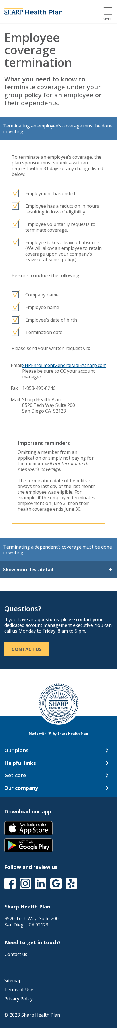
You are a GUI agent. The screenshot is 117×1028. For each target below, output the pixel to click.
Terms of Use (18, 989)
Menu (108, 19)
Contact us (16, 954)
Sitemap (13, 980)
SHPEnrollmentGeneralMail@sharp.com (64, 365)
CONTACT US (27, 649)
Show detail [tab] (28, 569)
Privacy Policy (18, 999)
